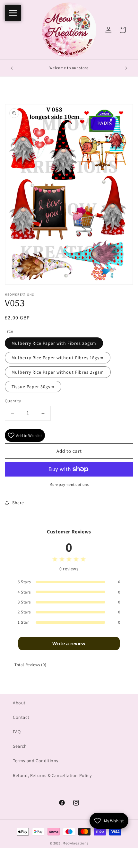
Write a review (68, 643)
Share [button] (18, 502)
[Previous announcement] (12, 68)
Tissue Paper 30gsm (33, 386)
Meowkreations (75, 843)
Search (20, 746)
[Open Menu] (13, 13)
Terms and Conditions (35, 760)
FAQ (17, 732)
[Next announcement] (126, 68)
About (19, 703)
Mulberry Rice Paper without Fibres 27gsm (58, 372)
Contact (21, 717)
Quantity (13, 401)
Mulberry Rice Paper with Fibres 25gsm (54, 343)
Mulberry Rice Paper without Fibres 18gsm (58, 358)
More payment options (69, 484)
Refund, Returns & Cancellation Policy (52, 775)
